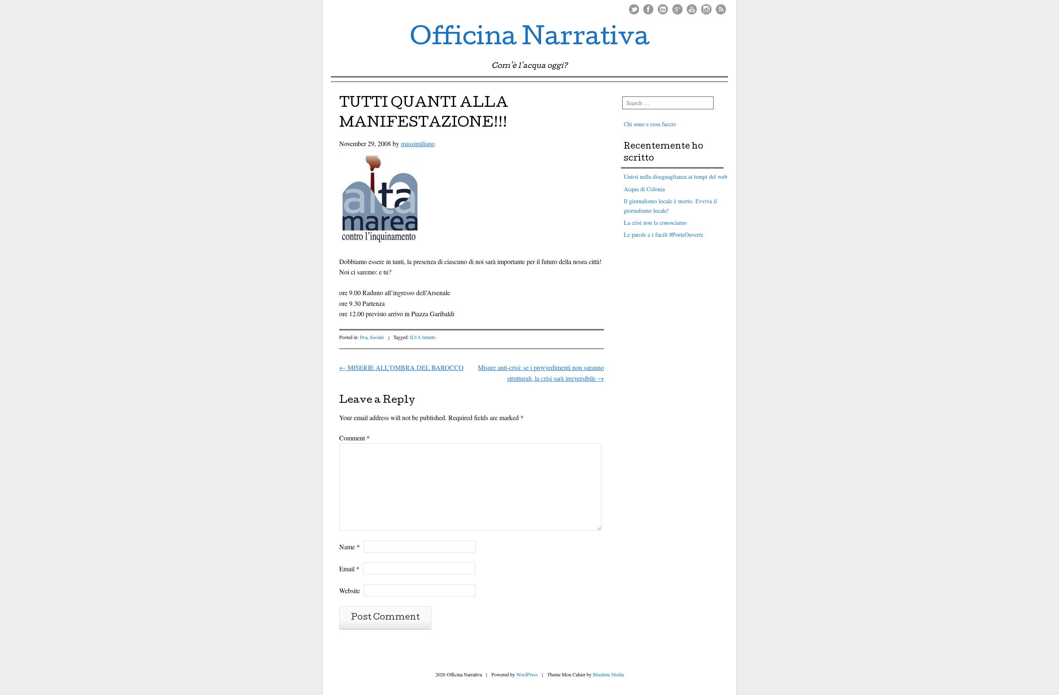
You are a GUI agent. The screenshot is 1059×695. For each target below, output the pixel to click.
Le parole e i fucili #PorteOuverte (663, 234)
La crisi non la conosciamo (655, 222)
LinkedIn (663, 9)
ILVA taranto (423, 337)
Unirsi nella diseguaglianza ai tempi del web (675, 176)
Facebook (648, 9)
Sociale (377, 337)
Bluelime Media (608, 674)
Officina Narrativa (529, 38)
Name (349, 546)
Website (349, 590)
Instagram (706, 9)
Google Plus (677, 9)
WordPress (527, 674)
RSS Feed (721, 9)
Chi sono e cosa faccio (650, 124)
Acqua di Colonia (644, 189)
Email (349, 568)
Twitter (634, 9)
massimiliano (418, 143)
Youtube (692, 9)
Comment (354, 437)
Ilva (363, 337)
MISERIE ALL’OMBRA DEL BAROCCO (401, 367)
